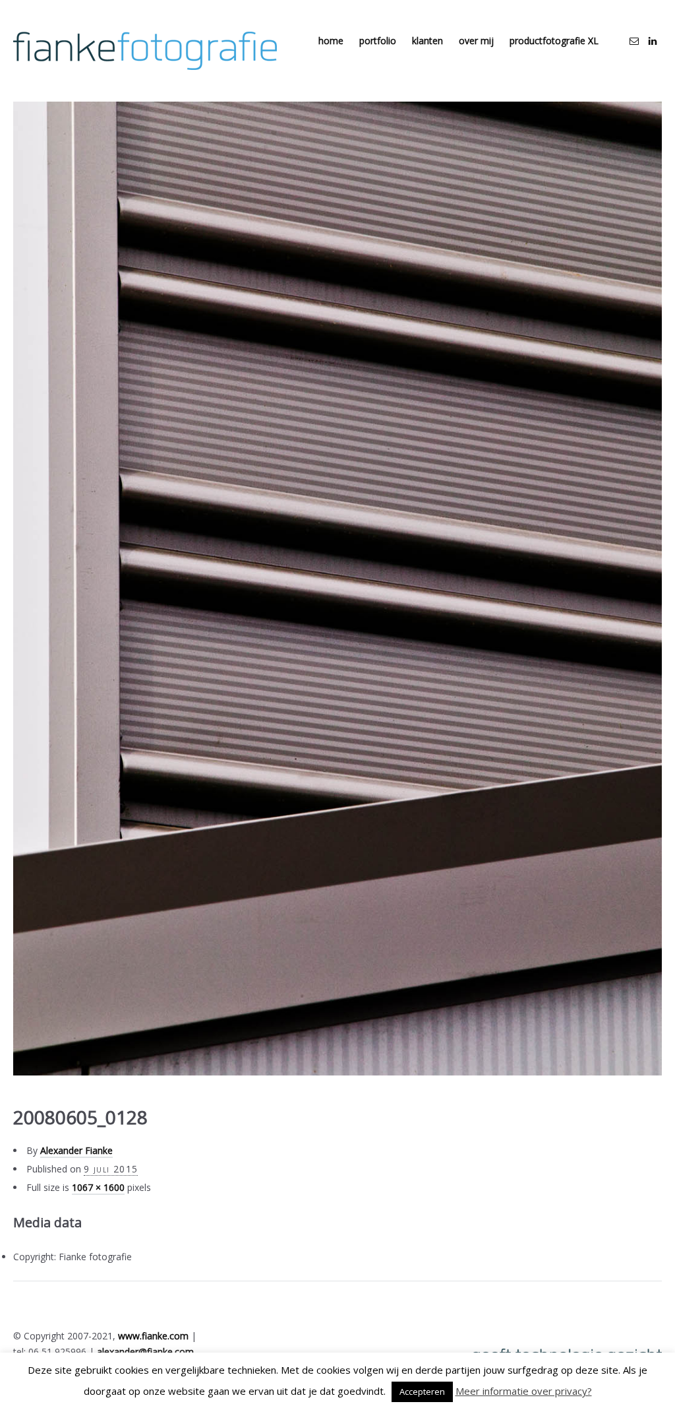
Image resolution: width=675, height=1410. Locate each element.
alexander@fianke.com (145, 1351)
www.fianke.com (153, 1336)
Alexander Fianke (76, 1150)
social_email (634, 41)
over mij (476, 40)
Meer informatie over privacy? (523, 1390)
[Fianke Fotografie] (145, 51)
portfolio (377, 40)
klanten (427, 40)
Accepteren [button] (422, 1391)
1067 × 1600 (98, 1187)
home (330, 40)
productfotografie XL (554, 40)
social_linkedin (652, 41)
